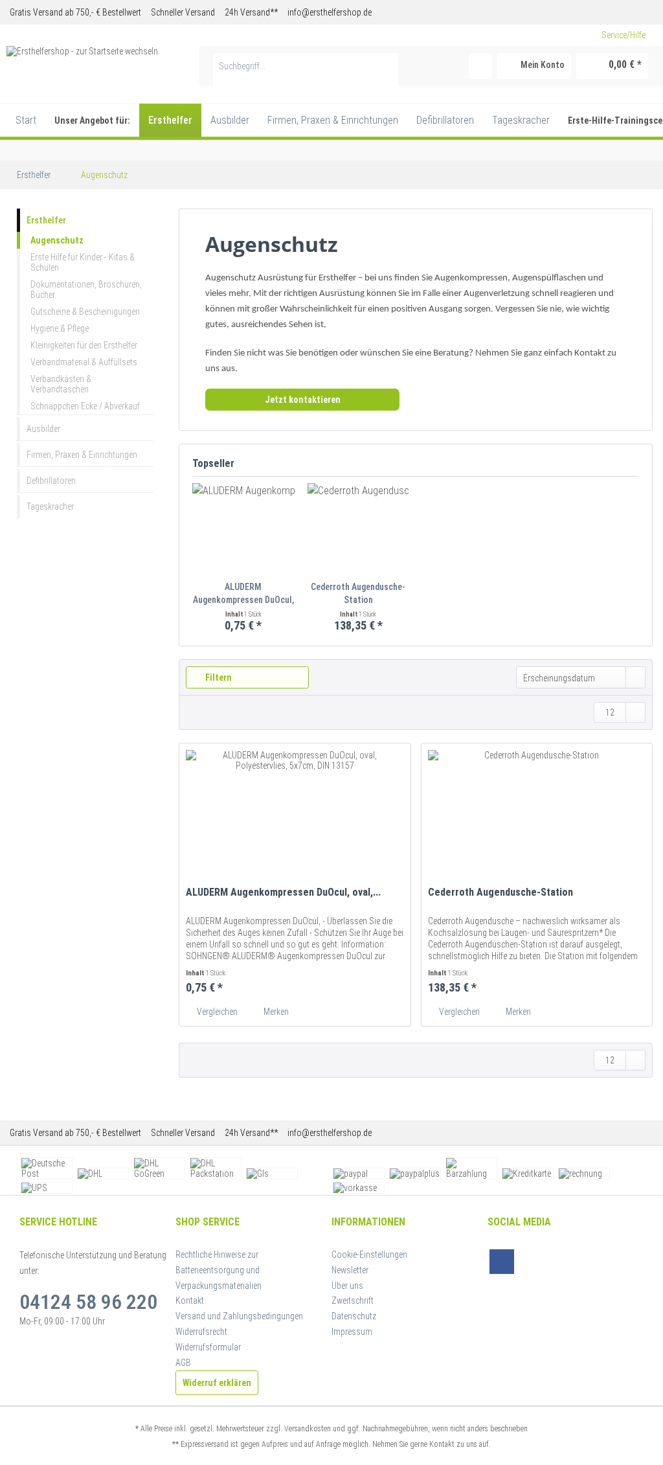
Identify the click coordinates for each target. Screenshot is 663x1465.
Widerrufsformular (208, 1347)
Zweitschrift (353, 1300)
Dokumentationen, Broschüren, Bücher (86, 289)
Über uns (347, 1285)
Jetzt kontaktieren (303, 399)
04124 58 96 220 (88, 1301)
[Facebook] (502, 1262)
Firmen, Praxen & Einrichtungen (82, 454)
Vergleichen (216, 1011)
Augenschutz (57, 240)
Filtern (217, 677)
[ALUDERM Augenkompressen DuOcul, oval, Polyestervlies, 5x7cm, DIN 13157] (243, 528)
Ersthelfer (46, 220)
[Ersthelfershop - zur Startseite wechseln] (82, 62)
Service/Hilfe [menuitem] (623, 35)
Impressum (352, 1331)
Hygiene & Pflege (59, 328)
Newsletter (350, 1270)
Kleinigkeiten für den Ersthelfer (83, 345)
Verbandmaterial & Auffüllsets (83, 362)
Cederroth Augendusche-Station (358, 593)
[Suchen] (386, 66)
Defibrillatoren (51, 480)
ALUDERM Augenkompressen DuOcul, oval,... (243, 594)
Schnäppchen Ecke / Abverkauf (85, 406)
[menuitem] (306, 71)
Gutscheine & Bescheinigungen (85, 311)
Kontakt (189, 1300)
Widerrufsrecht (201, 1331)
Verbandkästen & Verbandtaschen (60, 384)
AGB (183, 1362)
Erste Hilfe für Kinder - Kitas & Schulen (82, 262)
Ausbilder (43, 429)
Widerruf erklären (217, 1383)
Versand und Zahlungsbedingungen (239, 1316)
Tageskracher (50, 506)
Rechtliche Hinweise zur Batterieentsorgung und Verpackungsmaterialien (218, 1270)
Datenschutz (354, 1316)
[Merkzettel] (480, 66)
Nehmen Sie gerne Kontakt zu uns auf (430, 1444)
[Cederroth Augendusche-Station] (359, 528)
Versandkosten (307, 1428)
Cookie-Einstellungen (369, 1254)
